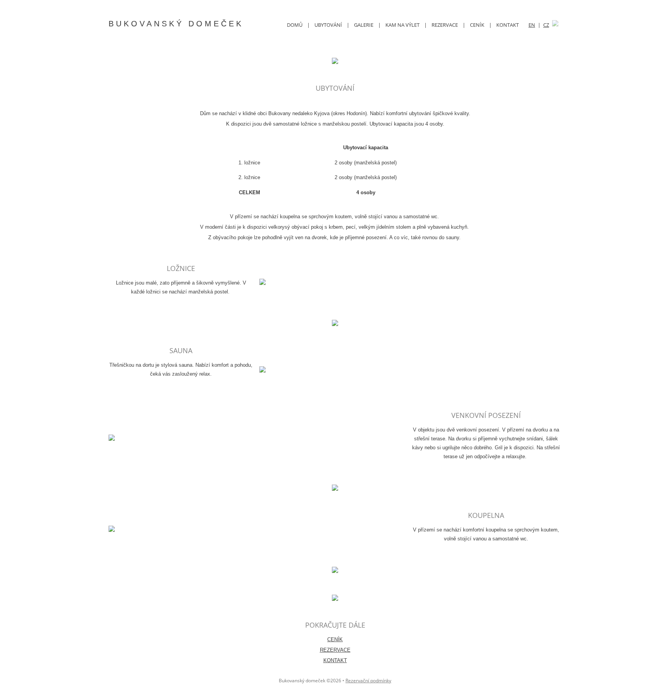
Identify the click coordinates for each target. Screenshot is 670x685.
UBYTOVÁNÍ (328, 24)
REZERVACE (445, 24)
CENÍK (477, 24)
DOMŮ (294, 24)
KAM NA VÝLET (402, 24)
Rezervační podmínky (368, 680)
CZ (546, 24)
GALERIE (363, 24)
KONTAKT (507, 24)
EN (531, 24)
